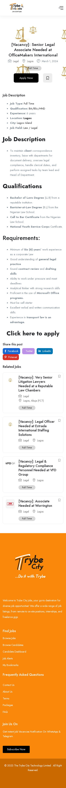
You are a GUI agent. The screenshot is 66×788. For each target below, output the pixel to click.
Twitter (29, 351)
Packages (8, 705)
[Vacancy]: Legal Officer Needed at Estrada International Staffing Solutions (37, 428)
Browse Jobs (9, 638)
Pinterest (12, 357)
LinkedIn (46, 351)
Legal (16, 61)
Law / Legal (30, 128)
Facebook (12, 351)
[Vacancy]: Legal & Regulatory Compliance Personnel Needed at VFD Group (37, 468)
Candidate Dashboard (14, 651)
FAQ (5, 712)
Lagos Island (24, 123)
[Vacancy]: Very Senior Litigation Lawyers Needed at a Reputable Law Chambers (36, 384)
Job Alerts (8, 658)
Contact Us (8, 685)
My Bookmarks (10, 665)
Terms (6, 698)
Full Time (33, 68)
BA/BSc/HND (37, 109)
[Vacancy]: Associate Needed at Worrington (35, 503)
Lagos (30, 61)
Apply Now (26, 78)
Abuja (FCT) (37, 400)
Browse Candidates (13, 645)
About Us (7, 691)
